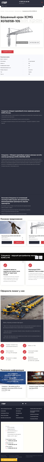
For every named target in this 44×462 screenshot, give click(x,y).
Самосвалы (3, 410)
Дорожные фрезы (34, 418)
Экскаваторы (19, 413)
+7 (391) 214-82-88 (24, 1)
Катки (17, 415)
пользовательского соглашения (15, 456)
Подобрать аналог (7, 51)
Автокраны (18, 410)
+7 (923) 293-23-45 (12, 448)
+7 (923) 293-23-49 (12, 444)
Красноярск (21, 3)
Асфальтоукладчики (34, 414)
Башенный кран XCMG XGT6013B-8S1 (11, 236)
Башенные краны (20, 417)
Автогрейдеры (19, 408)
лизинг (7, 242)
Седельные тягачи (5, 413)
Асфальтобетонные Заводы (36, 408)
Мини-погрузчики (4, 415)
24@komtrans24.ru (11, 429)
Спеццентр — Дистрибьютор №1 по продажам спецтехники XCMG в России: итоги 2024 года (12, 388)
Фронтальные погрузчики (6, 408)
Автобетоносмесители (6, 417)
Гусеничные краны (34, 416)
